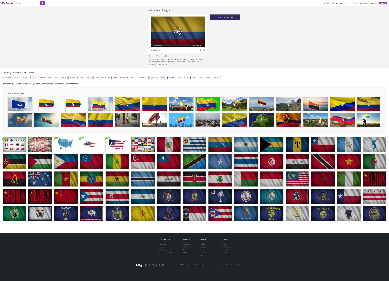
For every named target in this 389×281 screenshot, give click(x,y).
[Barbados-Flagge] (297, 144)
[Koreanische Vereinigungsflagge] (374, 144)
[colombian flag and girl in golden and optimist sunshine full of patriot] (154, 120)
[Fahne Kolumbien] (73, 104)
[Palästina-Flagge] (40, 161)
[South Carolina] (220, 196)
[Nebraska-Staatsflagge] (374, 213)
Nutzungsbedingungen (217, 265)
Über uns (225, 244)
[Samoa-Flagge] (91, 161)
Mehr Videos (339, 3)
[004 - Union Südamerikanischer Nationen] (20, 104)
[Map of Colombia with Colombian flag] (261, 120)
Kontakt (224, 253)
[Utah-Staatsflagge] (169, 196)
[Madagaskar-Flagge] (246, 179)
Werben (185, 247)
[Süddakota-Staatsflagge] (272, 196)
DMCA (185, 253)
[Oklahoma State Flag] (246, 213)
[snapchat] (159, 265)
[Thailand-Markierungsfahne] (246, 161)
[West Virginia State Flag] (40, 213)
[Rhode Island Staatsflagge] (297, 213)
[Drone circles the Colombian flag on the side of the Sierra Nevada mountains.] (288, 104)
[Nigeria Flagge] (349, 179)
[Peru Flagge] (169, 144)
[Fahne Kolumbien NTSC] (46, 104)
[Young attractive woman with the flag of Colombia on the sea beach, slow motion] (342, 120)
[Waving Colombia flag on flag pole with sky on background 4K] (46, 120)
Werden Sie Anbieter (166, 253)
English (202, 244)
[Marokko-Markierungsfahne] (323, 179)
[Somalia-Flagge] (220, 161)
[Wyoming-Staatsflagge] (91, 213)
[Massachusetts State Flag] (349, 213)
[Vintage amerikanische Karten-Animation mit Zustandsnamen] (66, 144)
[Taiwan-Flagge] (169, 161)
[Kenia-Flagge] (194, 179)
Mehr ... (203, 256)
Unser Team (226, 247)
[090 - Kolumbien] (100, 104)
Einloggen (374, 3)
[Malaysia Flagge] (297, 179)
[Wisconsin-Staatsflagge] (66, 213)
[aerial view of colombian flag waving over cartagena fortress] (208, 120)
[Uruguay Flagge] (194, 144)
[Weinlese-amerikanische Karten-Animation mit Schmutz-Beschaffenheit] (91, 144)
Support (186, 250)
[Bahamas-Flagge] (272, 144)
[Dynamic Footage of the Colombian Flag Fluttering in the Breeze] (100, 120)
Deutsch (203, 253)
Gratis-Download (226, 17)
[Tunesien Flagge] (272, 161)
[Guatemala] (349, 144)
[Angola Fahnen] (14, 179)
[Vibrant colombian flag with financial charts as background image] (73, 120)
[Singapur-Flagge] (143, 161)
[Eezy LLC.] (139, 265)
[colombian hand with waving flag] (181, 120)
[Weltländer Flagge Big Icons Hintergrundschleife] (14, 144)
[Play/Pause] (152, 45)
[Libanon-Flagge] (220, 179)
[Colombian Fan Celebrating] (288, 120)
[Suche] (42, 3)
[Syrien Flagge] (297, 161)
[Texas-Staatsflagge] (349, 196)
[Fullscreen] (203, 45)
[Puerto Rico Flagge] (91, 196)
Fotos (332, 3)
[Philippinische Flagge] (66, 161)
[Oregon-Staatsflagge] (272, 213)
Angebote (186, 244)
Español (203, 247)
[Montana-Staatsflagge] (323, 213)
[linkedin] (163, 265)
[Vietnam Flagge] (349, 161)
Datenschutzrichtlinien (233, 265)
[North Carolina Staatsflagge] (194, 213)
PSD (346, 3)
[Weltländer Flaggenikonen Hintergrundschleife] (143, 144)
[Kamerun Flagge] (66, 179)
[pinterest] (153, 265)
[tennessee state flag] (297, 196)
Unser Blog (225, 250)
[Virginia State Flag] (246, 196)
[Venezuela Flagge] (220, 144)
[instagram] (156, 265)
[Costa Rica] (117, 196)
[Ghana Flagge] (117, 179)
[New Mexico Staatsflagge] (143, 213)
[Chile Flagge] (323, 144)
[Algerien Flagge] (374, 161)
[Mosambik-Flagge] (14, 161)
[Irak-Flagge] (169, 179)
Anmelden (383, 3)
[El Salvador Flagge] (143, 196)
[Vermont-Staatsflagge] (194, 196)
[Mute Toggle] (200, 45)
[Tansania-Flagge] (194, 161)
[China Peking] (374, 179)
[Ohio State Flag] (220, 213)
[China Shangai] (40, 196)
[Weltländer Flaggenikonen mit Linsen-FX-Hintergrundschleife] (40, 144)
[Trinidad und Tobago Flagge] (323, 161)
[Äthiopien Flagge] (91, 179)
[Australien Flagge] (40, 179)
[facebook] (146, 265)
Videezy (162, 250)
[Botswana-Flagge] (143, 179)
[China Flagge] (66, 196)
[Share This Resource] (204, 50)
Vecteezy (162, 247)
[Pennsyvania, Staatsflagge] (323, 196)
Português (203, 250)
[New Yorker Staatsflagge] (117, 213)
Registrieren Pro (364, 3)
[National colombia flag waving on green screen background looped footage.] (208, 104)
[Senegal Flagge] (117, 161)
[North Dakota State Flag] (169, 213)
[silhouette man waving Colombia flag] (368, 120)
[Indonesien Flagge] (272, 179)
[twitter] (149, 265)
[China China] (14, 196)
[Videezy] (7, 3)
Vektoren (326, 3)
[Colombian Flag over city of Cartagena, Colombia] (261, 104)
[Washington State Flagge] (374, 196)
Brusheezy (163, 244)
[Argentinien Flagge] (246, 144)
